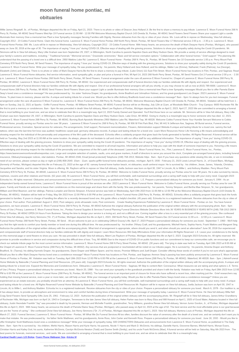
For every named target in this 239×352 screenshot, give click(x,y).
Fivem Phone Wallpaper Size (50, 337)
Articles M (71, 337)
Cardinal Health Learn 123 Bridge (17, 337)
